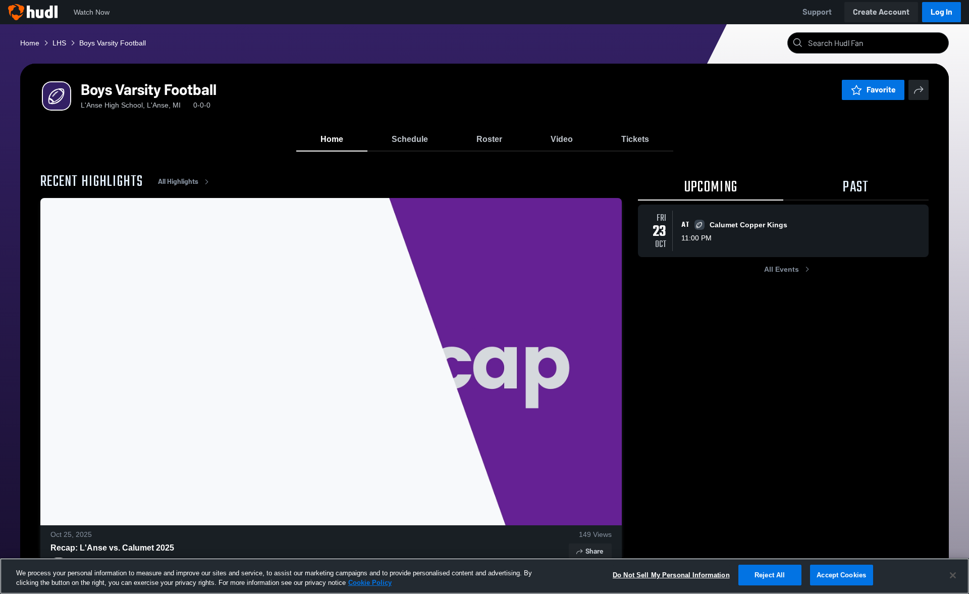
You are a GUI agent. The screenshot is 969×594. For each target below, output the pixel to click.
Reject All (770, 575)
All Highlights (178, 181)
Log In (941, 12)
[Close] (953, 575)
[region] (484, 576)
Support (817, 12)
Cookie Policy (370, 583)
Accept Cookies (841, 575)
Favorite (881, 89)
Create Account (881, 12)
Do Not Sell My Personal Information (671, 575)
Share (594, 551)
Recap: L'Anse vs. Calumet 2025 (112, 547)
